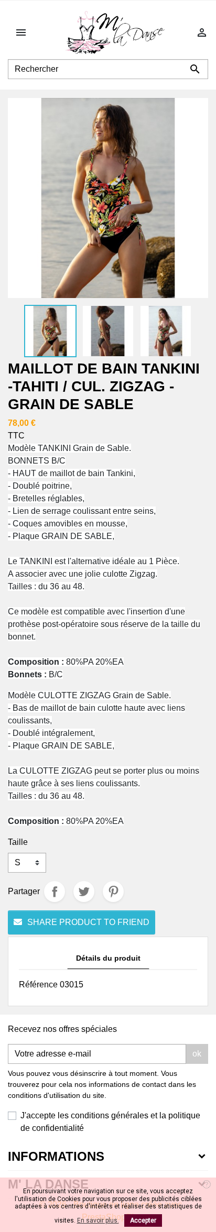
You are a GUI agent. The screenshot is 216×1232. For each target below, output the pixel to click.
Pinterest (113, 891)
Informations (56, 1156)
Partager (54, 891)
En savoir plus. (98, 1220)
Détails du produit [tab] (108, 958)
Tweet (83, 891)
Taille (18, 842)
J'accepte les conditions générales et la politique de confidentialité (110, 1121)
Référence (38, 984)
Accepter (143, 1220)
